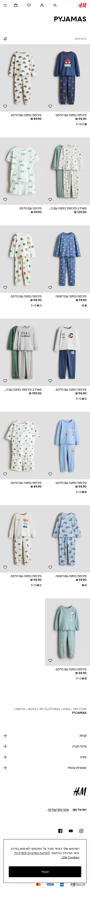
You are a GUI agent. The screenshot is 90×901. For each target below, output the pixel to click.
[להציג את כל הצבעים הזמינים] (84, 305)
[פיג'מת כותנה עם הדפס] (67, 78)
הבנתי (45, 871)
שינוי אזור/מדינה (58, 810)
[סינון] (6, 39)
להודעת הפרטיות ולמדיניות (32, 853)
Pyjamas (79, 713)
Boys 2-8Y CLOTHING (44, 709)
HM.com (80, 709)
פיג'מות (20, 709)
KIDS (66, 709)
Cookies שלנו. (70, 857)
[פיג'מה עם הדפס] (22, 171)
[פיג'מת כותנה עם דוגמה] (67, 259)
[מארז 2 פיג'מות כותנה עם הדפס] (67, 171)
